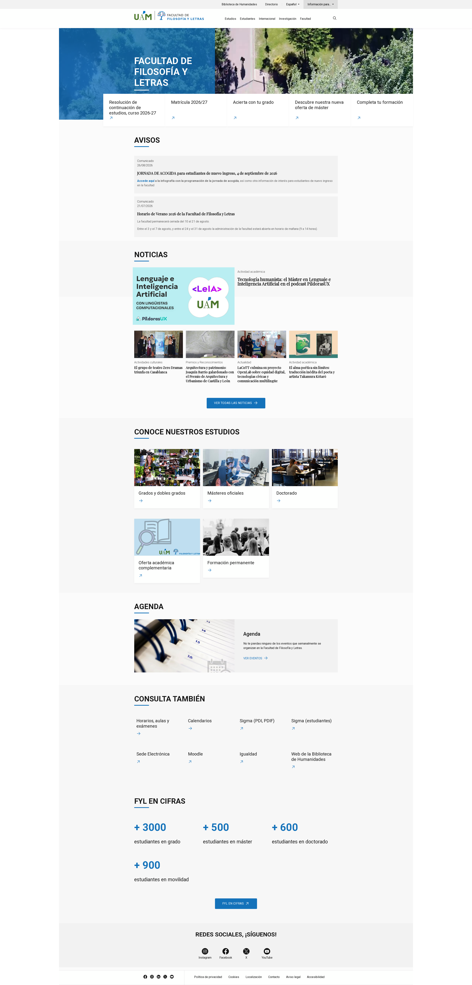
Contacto (274, 977)
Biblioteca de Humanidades (239, 4)
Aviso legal (293, 977)
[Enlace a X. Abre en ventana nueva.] (165, 977)
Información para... (320, 4)
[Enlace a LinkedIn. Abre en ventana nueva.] (158, 977)
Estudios (230, 18)
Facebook (225, 957)
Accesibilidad (315, 977)
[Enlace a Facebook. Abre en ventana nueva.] (145, 977)
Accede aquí (145, 181)
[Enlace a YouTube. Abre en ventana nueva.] (172, 977)
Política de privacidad (208, 977)
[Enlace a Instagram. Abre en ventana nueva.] (152, 977)
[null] (335, 18)
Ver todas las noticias (233, 403)
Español (291, 4)
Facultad (305, 18)
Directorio (271, 4)
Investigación (287, 18)
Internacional (267, 18)
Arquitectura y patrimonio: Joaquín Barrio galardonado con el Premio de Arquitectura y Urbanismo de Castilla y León (210, 360)
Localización (254, 977)
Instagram (205, 957)
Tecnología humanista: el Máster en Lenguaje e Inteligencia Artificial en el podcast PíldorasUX (236, 296)
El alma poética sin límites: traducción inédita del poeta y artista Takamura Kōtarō (313, 358)
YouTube (267, 957)
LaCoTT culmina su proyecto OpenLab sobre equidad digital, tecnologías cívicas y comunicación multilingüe (261, 360)
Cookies (233, 977)
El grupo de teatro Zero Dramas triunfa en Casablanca (158, 355)
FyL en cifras (233, 903)
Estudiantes (247, 18)
